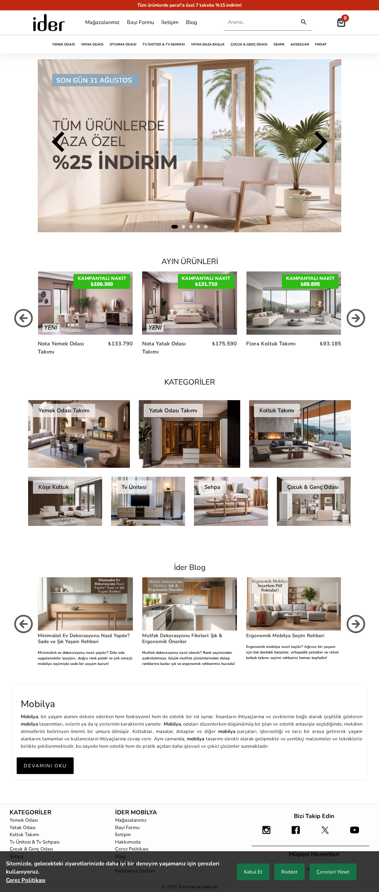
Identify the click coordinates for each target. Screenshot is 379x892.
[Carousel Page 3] (191, 227)
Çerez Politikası (131, 849)
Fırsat (321, 44)
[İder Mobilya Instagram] (266, 833)
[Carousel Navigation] (189, 145)
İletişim (169, 22)
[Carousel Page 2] (183, 227)
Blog (191, 22)
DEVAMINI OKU (45, 766)
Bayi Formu (140, 22)
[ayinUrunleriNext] (355, 320)
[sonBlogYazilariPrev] (23, 626)
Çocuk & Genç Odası (249, 44)
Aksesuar (300, 44)
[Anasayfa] (49, 22)
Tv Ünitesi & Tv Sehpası (163, 44)
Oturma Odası (123, 44)
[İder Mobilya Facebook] (296, 833)
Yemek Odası (63, 44)
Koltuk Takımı (24, 834)
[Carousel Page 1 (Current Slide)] (174, 227)
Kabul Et (253, 872)
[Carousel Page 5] (206, 227)
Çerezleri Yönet (332, 872)
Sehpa (279, 44)
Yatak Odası (92, 44)
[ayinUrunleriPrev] (23, 320)
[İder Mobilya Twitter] (325, 833)
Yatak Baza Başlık (208, 44)
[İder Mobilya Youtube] (354, 833)
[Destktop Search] (303, 22)
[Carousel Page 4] (198, 227)
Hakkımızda (128, 842)
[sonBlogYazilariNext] (355, 626)
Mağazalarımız (102, 22)
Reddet (289, 872)
